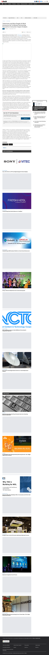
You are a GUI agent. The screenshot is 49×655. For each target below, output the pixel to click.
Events (18, 3)
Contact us (26, 647)
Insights (9, 3)
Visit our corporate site (36, 638)
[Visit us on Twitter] (36, 1)
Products (14, 3)
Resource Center (24, 3)
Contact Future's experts (17, 645)
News (6, 3)
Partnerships (5, 144)
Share (5, 32)
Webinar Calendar (28, 17)
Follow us (24, 32)
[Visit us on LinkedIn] (38, 1)
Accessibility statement (6, 647)
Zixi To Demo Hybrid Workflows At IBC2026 (40, 122)
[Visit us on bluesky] (41, 1)
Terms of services (14, 121)
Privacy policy (26, 645)
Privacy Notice (5, 121)
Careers (15, 647)
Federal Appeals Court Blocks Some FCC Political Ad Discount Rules (39, 126)
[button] (46, 1)
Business (10, 144)
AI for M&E (35, 17)
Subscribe (30, 3)
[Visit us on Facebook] (34, 1)
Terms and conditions (6, 645)
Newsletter (29, 32)
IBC (17, 17)
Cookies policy (37, 645)
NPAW (21, 36)
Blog (3, 28)
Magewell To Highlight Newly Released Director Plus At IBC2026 (39, 108)
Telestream (19, 34)
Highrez (7, 28)
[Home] (2, 4)
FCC (21, 17)
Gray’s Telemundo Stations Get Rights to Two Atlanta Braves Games (40, 117)
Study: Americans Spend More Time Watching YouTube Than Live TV (39, 113)
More (35, 3)
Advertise (36, 647)
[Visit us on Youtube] (39, 1)
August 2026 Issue (11, 17)
